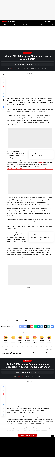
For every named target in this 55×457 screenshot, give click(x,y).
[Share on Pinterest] (23, 64)
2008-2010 (41, 162)
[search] (43, 21)
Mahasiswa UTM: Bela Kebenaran (40, 155)
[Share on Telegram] (27, 64)
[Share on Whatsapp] (25, 64)
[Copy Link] (32, 64)
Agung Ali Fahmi (16, 320)
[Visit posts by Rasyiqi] (8, 68)
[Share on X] (3, 82)
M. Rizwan (20, 376)
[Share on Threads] (30, 64)
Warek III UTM (24, 320)
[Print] (3, 107)
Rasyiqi (13, 68)
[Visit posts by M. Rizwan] (15, 376)
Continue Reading (27, 435)
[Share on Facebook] (21, 64)
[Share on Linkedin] (3, 93)
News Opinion (27, 52)
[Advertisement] (27, 10)
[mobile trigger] (52, 21)
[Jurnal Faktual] (8, 21)
